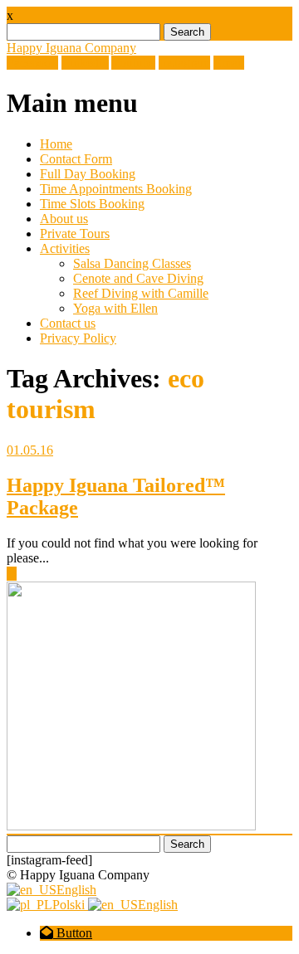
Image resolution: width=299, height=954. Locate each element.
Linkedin (85, 63)
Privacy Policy (78, 338)
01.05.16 (30, 450)
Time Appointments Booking (116, 189)
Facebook (32, 63)
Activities (65, 248)
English (76, 890)
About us (64, 219)
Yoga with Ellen (115, 308)
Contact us (68, 323)
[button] (66, 933)
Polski (70, 905)
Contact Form (76, 159)
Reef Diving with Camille (140, 293)
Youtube (133, 63)
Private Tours (75, 233)
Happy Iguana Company (71, 48)
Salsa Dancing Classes (132, 263)
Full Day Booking (87, 174)
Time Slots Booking (92, 204)
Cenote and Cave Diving (138, 278)
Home (56, 144)
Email (228, 63)
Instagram (184, 63)
